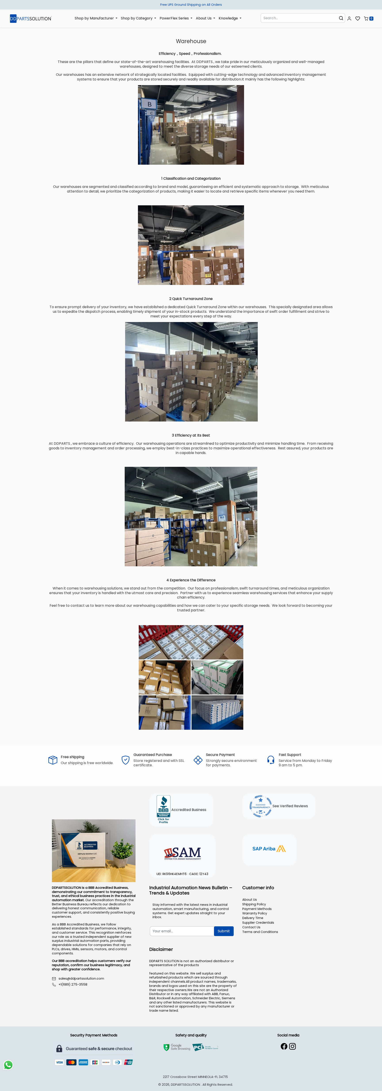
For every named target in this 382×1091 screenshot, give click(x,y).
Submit (224, 931)
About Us (249, 899)
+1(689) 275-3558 (73, 984)
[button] (349, 18)
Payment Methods (257, 909)
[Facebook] (284, 1046)
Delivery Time (252, 918)
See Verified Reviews (290, 806)
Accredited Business (188, 810)
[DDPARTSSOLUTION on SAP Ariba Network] (269, 849)
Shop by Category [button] (137, 18)
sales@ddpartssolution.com (81, 979)
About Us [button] (204, 18)
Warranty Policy (254, 913)
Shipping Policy (254, 904)
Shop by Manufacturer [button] (95, 18)
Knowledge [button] (229, 18)
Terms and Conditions (260, 932)
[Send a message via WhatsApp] (8, 1065)
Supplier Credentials (258, 922)
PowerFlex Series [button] (175, 18)
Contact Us (251, 927)
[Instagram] (292, 1046)
